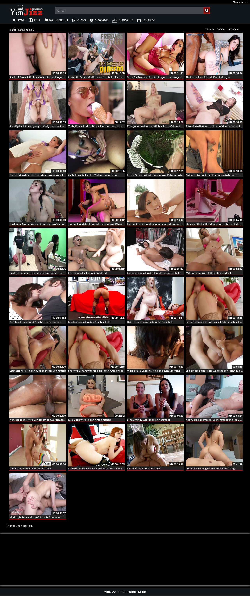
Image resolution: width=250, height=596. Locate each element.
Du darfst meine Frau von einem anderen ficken (38, 175)
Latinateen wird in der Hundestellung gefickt (153, 272)
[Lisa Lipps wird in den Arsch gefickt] (96, 396)
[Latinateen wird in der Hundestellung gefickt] (155, 249)
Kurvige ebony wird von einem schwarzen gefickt (38, 419)
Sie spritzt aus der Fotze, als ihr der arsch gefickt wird (218, 321)
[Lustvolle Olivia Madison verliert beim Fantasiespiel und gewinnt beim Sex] (96, 54)
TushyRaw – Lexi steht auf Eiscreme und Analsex (97, 126)
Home (11, 525)
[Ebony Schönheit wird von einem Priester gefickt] (155, 151)
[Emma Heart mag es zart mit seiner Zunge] (214, 445)
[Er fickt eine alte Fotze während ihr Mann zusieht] (214, 347)
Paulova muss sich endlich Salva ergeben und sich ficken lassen (47, 272)
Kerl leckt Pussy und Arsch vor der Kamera (35, 321)
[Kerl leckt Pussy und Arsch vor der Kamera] (37, 298)
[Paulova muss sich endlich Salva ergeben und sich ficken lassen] (37, 249)
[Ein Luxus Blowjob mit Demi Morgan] (214, 54)
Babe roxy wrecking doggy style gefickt (150, 321)
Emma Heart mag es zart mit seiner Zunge (211, 468)
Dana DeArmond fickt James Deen (30, 468)
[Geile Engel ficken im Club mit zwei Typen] (96, 151)
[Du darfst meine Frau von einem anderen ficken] (37, 151)
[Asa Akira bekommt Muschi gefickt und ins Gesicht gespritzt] (214, 396)
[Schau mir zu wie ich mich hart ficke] (155, 396)
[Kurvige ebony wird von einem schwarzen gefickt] (37, 396)
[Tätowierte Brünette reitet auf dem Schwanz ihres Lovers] (214, 102)
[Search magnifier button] (207, 10)
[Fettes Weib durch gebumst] (155, 445)
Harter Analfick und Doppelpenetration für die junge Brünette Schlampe (170, 224)
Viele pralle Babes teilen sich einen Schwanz (153, 370)
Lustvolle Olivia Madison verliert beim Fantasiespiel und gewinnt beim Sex (113, 77)
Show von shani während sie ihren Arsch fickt (95, 370)
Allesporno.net (240, 1)
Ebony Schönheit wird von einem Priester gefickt (156, 175)
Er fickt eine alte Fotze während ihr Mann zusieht (215, 370)
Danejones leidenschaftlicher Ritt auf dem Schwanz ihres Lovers (165, 126)
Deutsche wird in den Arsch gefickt (89, 321)
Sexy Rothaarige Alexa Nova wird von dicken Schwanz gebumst (106, 468)
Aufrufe (221, 28)
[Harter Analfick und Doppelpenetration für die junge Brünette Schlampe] (155, 200)
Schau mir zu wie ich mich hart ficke (148, 419)
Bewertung (233, 28)
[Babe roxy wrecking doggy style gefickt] (155, 298)
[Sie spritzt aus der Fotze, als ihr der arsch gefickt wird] (214, 298)
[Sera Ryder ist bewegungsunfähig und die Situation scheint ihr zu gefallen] (37, 102)
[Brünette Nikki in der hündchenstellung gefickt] (37, 347)
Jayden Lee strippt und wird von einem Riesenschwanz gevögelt (106, 224)
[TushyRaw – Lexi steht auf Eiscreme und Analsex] (96, 102)
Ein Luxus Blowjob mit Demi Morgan (208, 77)
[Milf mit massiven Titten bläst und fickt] (214, 249)
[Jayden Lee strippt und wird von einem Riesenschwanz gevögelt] (96, 200)
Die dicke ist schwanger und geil (87, 272)
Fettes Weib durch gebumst (143, 468)
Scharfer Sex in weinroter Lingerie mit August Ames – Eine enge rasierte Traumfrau (177, 77)
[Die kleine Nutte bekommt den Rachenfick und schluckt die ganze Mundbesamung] (37, 200)
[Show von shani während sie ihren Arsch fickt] (96, 347)
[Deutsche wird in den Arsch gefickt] (96, 298)
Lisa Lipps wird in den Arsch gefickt (89, 419)
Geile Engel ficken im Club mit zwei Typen (93, 175)
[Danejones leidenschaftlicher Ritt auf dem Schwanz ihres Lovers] (155, 102)
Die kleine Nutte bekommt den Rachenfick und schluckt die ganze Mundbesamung (58, 224)
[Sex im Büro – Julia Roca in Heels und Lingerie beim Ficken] (37, 54)
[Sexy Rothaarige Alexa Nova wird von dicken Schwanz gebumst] (96, 445)
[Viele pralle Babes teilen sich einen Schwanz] (155, 347)
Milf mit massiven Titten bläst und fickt (209, 272)
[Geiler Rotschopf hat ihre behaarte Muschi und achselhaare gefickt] (214, 151)
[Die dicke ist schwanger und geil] (96, 249)
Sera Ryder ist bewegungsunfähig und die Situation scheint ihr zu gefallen (53, 126)
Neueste (209, 28)
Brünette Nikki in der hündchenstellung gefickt (37, 370)
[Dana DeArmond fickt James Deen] (37, 445)
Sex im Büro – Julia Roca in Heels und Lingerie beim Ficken (44, 77)
